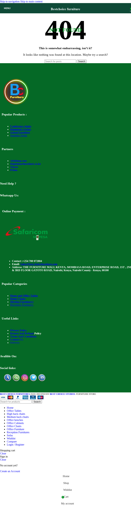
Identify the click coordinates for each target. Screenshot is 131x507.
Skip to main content (31, 1)
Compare (12, 441)
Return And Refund (22, 333)
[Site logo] (65, 14)
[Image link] (16, 103)
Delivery (15, 342)
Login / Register (15, 444)
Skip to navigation (10, 1)
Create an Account (10, 471)
